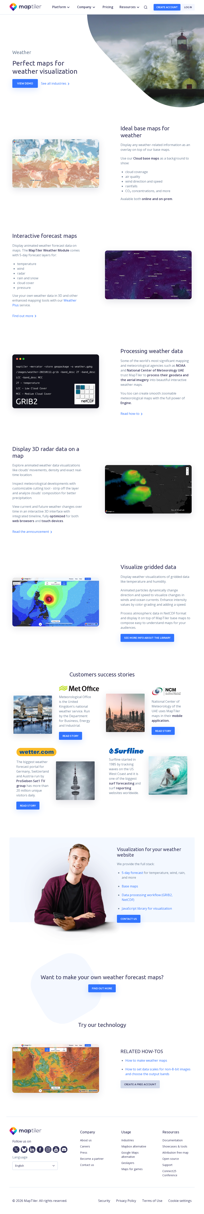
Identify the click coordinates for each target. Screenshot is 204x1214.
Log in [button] (188, 7)
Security (104, 1201)
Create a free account (140, 1084)
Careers (85, 1146)
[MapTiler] (25, 7)
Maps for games (132, 1169)
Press (83, 1152)
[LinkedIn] (31, 1148)
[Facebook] (39, 1148)
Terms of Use (152, 1201)
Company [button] (84, 7)
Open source (170, 1159)
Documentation (172, 1140)
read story (70, 735)
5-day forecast (132, 873)
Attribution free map (175, 1152)
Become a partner (92, 1159)
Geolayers (127, 1163)
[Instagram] (47, 1148)
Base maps (130, 886)
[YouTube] (55, 1148)
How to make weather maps (146, 1060)
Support (167, 1165)
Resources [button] (128, 7)
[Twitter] (15, 1148)
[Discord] (63, 1148)
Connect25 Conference (169, 1173)
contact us (129, 918)
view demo (25, 83)
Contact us (87, 1165)
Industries (127, 1140)
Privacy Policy (126, 1201)
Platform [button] (59, 7)
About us (86, 1140)
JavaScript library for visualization (147, 908)
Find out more (102, 988)
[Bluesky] (23, 1148)
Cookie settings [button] (180, 1201)
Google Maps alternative (130, 1155)
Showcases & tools (174, 1146)
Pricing (108, 7)
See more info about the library (147, 637)
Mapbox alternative (133, 1146)
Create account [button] (167, 7)
